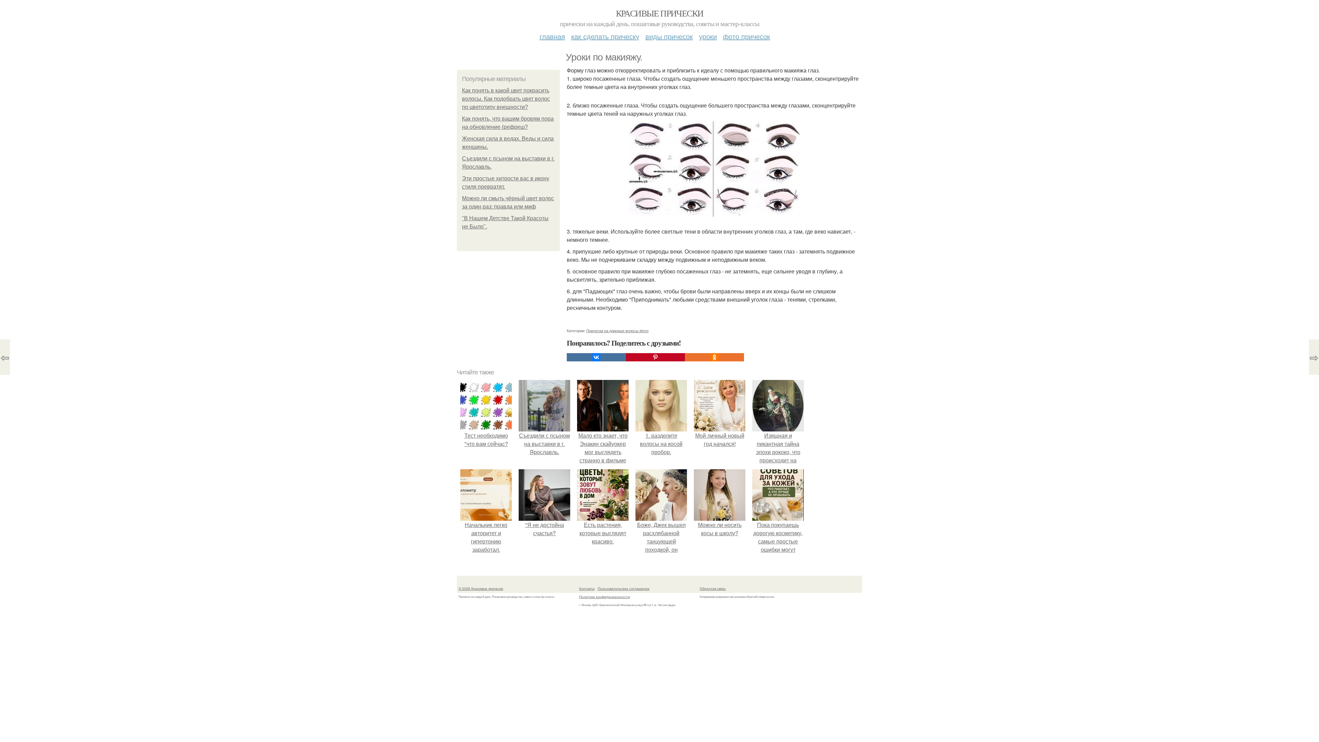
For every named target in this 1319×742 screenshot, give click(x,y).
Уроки (708, 36)
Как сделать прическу (605, 36)
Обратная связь (713, 588)
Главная (552, 36)
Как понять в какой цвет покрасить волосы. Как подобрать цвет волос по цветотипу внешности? (506, 99)
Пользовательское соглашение (624, 588)
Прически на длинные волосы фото (617, 330)
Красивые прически (659, 13)
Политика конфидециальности (604, 596)
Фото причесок (746, 36)
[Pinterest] (655, 357)
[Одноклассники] (714, 357)
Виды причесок (669, 36)
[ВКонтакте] (596, 357)
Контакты (587, 588)
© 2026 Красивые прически (481, 588)
